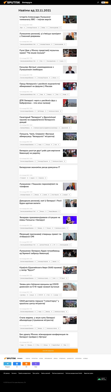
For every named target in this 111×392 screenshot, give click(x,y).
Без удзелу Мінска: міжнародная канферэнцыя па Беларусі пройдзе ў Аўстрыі (44, 335)
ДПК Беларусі (41, 111)
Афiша (56, 358)
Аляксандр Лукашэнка (32, 27)
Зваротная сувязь (88, 373)
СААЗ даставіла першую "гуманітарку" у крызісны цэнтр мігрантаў (39, 302)
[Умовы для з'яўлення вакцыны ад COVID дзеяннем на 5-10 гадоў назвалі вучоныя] (70, 287)
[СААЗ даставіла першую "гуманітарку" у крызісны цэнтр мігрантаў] (70, 303)
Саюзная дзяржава (54, 27)
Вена (65, 345)
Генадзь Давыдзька (53, 211)
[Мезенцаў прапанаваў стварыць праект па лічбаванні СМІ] (70, 236)
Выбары (43, 27)
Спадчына (62, 358)
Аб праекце (7, 373)
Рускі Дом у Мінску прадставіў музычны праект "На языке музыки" (39, 51)
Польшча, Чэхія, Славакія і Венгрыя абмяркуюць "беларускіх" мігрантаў (37, 135)
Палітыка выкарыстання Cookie (74, 373)
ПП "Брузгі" (62, 278)
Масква (64, 94)
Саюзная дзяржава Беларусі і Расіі (28, 44)
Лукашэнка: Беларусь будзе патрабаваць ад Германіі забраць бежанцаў (40, 252)
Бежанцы (48, 311)
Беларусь (49, 94)
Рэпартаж (35, 358)
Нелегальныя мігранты (54, 111)
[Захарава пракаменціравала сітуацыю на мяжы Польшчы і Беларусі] (70, 220)
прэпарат (56, 295)
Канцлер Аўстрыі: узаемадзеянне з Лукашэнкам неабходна (37, 68)
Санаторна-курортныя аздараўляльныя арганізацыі (46, 127)
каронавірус (23, 295)
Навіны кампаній (45, 373)
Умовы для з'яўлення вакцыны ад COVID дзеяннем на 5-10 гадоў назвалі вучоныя (39, 285)
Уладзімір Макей (56, 345)
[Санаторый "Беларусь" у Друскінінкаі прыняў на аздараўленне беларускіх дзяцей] (70, 120)
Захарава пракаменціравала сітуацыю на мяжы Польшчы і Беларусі (40, 218)
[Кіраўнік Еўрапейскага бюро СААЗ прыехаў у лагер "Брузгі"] (70, 270)
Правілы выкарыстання (24, 373)
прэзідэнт (65, 194)
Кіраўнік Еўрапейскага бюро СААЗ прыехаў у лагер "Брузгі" (41, 268)
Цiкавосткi (70, 358)
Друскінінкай (65, 127)
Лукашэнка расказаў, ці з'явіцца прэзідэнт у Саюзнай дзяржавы (40, 34)
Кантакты (14, 373)
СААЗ (54, 278)
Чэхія (55, 144)
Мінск (38, 345)
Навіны (28, 358)
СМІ (54, 244)
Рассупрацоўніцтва (51, 61)
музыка (61, 61)
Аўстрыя (54, 77)
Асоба (41, 358)
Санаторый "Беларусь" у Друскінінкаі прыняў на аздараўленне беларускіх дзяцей (38, 119)
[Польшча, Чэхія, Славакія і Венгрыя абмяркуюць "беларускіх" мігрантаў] (70, 136)
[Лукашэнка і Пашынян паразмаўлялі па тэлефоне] (70, 186)
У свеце (39, 144)
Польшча (48, 144)
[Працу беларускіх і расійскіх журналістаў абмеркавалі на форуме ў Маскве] (70, 86)
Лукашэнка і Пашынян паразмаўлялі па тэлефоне (39, 185)
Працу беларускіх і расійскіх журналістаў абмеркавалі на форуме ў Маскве (40, 85)
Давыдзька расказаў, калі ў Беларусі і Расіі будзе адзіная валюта (41, 201)
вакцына (32, 295)
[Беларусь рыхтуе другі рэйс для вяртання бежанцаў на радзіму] (70, 153)
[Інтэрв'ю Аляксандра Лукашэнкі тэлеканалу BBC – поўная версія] (70, 19)
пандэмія (32, 178)
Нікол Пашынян (55, 194)
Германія (54, 261)
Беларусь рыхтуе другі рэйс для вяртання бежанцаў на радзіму (40, 151)
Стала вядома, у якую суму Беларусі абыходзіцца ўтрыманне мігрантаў (37, 318)
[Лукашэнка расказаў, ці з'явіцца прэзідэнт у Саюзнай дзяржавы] (70, 36)
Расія (41, 61)
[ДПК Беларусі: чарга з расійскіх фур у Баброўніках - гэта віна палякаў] (70, 103)
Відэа (21, 27)
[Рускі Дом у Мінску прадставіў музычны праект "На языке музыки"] (70, 53)
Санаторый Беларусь (25, 127)
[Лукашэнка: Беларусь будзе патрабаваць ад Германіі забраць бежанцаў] (70, 253)
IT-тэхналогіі (23, 178)
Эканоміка (41, 178)
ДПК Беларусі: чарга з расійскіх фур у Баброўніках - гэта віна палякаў (38, 101)
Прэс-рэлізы (36, 373)
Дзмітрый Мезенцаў (44, 244)
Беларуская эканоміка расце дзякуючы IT (40, 167)
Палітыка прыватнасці (58, 373)
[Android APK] (101, 379)
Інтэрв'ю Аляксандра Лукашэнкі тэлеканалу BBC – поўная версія (35, 18)
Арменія (45, 194)
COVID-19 (41, 295)
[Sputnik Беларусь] (12, 4)
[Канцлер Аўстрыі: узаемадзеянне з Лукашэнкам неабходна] (70, 69)
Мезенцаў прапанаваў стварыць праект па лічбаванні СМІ (40, 235)
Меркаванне (48, 358)
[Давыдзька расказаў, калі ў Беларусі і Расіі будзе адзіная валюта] (70, 203)
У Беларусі (78, 358)
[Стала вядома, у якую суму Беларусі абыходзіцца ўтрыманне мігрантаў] (70, 320)
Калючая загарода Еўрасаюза (26, 77)
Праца (41, 94)
